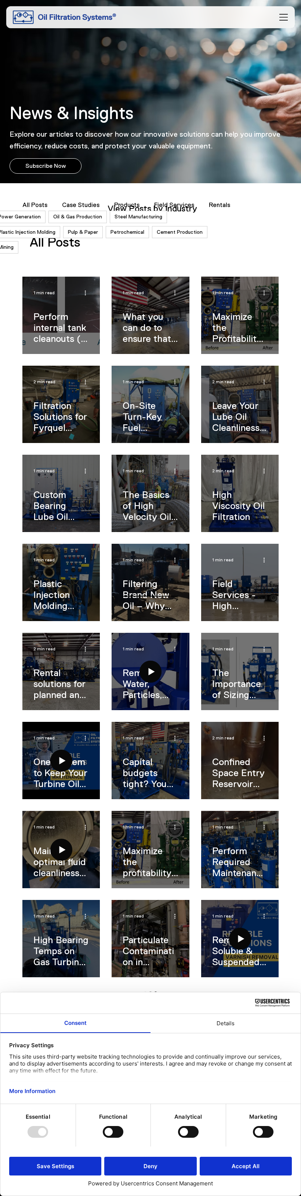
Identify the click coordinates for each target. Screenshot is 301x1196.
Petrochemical (127, 232)
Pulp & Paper (83, 232)
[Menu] (283, 17)
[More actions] (87, 292)
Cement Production (180, 232)
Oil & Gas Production (77, 216)
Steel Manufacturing (138, 216)
